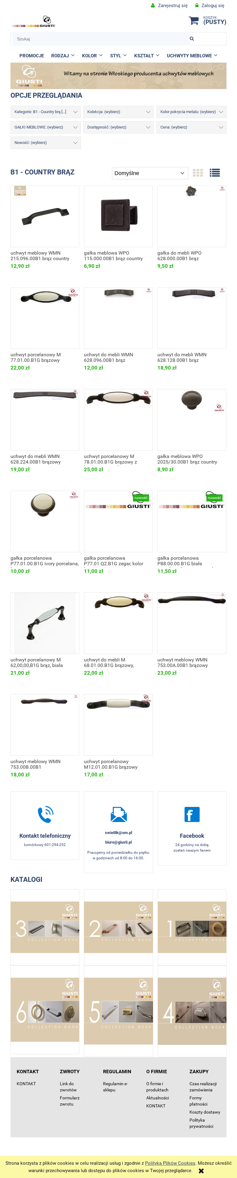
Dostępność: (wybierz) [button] (107, 127)
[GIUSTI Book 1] (192, 927)
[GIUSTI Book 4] (192, 1011)
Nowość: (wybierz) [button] (31, 142)
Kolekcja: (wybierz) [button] (103, 111)
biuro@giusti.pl (118, 842)
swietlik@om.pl (118, 832)
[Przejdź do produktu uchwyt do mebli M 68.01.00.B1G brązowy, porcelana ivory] (118, 623)
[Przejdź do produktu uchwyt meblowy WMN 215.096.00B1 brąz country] (44, 216)
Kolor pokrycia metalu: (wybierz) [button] (188, 111)
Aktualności (157, 1097)
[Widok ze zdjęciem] (198, 173)
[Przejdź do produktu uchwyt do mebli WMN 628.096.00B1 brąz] (118, 318)
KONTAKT (26, 1083)
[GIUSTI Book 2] (118, 927)
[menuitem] (31, 56)
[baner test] (118, 75)
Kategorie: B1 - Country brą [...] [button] (40, 111)
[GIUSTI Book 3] (44, 927)
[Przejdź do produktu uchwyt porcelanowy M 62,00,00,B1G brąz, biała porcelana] (44, 623)
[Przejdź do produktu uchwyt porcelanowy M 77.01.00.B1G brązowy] (44, 318)
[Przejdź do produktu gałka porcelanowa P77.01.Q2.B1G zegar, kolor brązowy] (118, 521)
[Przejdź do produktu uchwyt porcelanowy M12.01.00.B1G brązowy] (118, 725)
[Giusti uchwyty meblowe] (192, 814)
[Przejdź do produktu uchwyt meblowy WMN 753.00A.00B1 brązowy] (191, 623)
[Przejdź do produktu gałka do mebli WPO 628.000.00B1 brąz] (191, 216)
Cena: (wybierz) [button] (173, 127)
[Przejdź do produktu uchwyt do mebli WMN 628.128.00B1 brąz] (191, 318)
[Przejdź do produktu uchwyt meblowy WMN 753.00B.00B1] (44, 725)
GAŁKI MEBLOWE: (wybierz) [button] (39, 127)
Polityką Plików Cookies (170, 1163)
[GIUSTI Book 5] (118, 1011)
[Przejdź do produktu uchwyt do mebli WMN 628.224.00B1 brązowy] (44, 420)
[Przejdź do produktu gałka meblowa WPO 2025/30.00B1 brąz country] (191, 420)
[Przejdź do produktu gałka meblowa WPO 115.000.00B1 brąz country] (118, 216)
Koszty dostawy (204, 1112)
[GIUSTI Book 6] (44, 1010)
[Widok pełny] (215, 173)
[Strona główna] (33, 21)
